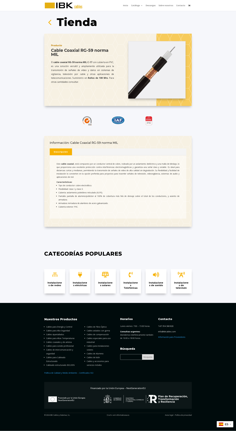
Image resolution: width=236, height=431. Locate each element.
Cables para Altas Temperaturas (60, 338)
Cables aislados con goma (98, 330)
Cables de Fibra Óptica (97, 326)
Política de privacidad (183, 415)
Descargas (151, 6)
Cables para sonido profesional (60, 346)
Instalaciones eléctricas (80, 284)
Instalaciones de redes (55, 284)
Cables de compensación (98, 334)
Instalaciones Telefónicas (130, 285)
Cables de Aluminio (95, 353)
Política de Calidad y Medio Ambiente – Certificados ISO (68, 373)
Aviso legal (169, 415)
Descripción (61, 152)
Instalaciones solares (105, 284)
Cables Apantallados (55, 334)
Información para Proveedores (171, 337)
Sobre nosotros (166, 6)
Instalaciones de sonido (156, 284)
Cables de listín (93, 357)
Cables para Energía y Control (59, 326)
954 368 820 (168, 326)
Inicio (125, 6)
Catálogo (135, 6)
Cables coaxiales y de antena (59, 342)
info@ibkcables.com (167, 331)
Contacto (180, 6)
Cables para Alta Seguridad (58, 330)
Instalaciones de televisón (181, 285)
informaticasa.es (122, 415)
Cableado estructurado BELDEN (60, 365)
